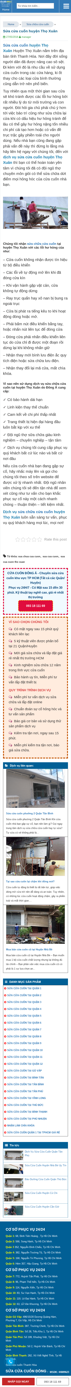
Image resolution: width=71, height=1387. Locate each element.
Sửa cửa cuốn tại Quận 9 (24, 1043)
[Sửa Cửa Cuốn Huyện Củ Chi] (13, 1196)
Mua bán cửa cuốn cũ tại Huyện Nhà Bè (29, 949)
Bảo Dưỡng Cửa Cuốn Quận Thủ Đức (46, 1179)
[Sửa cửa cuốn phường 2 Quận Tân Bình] (35, 789)
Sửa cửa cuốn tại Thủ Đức (25, 1105)
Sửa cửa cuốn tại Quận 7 (24, 1029)
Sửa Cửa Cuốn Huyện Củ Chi (41, 1193)
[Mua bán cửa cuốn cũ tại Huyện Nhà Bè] (35, 925)
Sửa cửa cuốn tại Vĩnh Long (26, 1098)
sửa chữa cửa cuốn (41, 244)
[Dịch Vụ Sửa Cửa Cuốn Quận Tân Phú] (13, 1155)
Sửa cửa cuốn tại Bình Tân (25, 1077)
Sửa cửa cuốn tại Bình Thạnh (27, 1111)
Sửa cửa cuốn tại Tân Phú (25, 1091)
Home (11, 24)
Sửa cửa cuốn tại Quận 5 (24, 1015)
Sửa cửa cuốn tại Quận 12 (25, 1064)
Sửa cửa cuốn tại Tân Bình (25, 1084)
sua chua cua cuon (29, 556)
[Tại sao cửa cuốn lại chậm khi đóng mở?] (35, 857)
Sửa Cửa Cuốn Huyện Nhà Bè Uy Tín (45, 1165)
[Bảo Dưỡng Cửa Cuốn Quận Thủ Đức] (13, 1183)
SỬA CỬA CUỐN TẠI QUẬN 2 (24, 995)
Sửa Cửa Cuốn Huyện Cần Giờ (42, 1206)
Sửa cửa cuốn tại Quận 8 (24, 1036)
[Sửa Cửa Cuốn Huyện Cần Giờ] (13, 1210)
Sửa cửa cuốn (15, 45)
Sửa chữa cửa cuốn (38, 24)
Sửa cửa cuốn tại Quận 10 (25, 1050)
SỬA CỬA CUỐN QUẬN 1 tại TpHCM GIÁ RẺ (33, 1132)
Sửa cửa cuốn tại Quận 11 (24, 1057)
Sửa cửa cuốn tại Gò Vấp (24, 1070)
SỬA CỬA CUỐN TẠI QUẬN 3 (24, 1002)
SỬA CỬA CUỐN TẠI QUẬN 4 (24, 1009)
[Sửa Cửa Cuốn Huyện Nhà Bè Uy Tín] (13, 1169)
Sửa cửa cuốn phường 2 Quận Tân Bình (29, 813)
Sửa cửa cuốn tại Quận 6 (24, 1022)
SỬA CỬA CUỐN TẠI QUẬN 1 (24, 988)
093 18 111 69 (35, 605)
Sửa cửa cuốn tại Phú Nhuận (27, 1118)
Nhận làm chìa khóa (20, 1125)
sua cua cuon (50, 556)
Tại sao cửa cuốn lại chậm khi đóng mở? (30, 881)
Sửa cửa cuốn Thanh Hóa (21, 1364)
